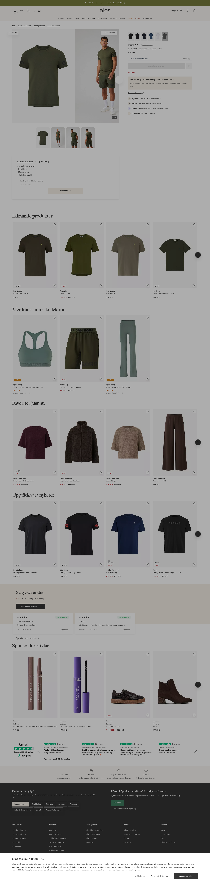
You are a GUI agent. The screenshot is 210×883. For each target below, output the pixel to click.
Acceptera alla (185, 876)
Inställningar (139, 876)
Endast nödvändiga (159, 876)
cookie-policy (135, 870)
